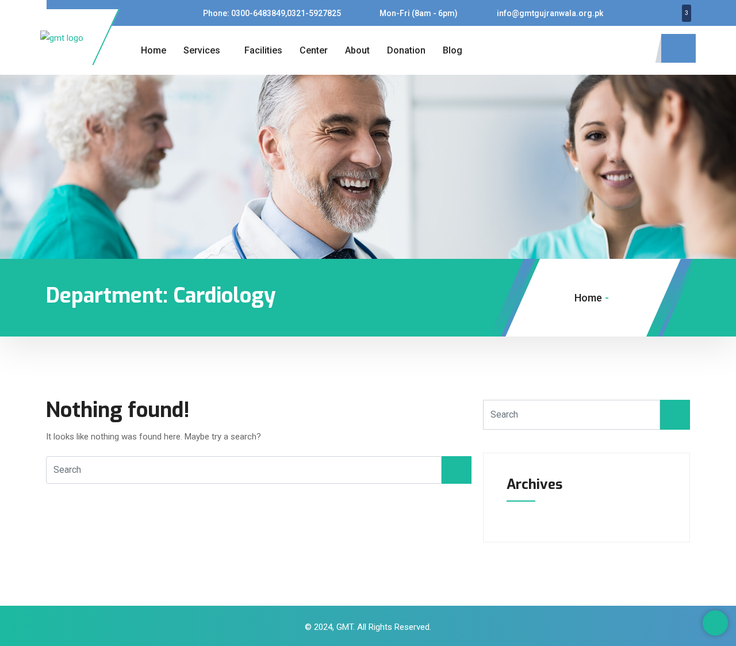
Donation (406, 50)
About (357, 50)
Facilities (263, 50)
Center (314, 50)
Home (153, 50)
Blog (452, 50)
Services (201, 50)
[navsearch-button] (678, 48)
